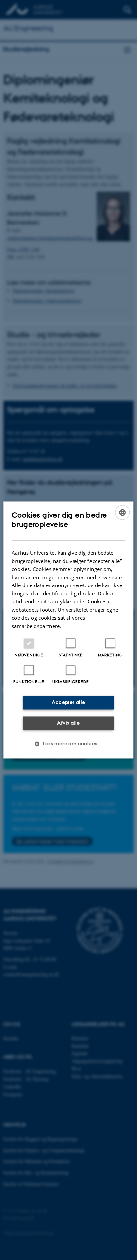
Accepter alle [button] (68, 702)
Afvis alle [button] (68, 723)
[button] (68, 744)
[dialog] (68, 629)
